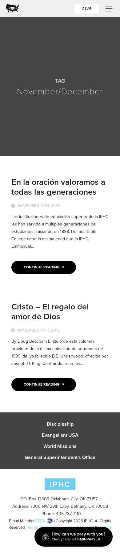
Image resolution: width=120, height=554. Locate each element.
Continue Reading (42, 267)
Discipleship (60, 424)
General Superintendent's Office (60, 457)
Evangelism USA (60, 435)
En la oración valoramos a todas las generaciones (58, 187)
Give (87, 8)
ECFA (40, 521)
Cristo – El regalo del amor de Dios (50, 311)
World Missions (60, 446)
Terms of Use (38, 527)
